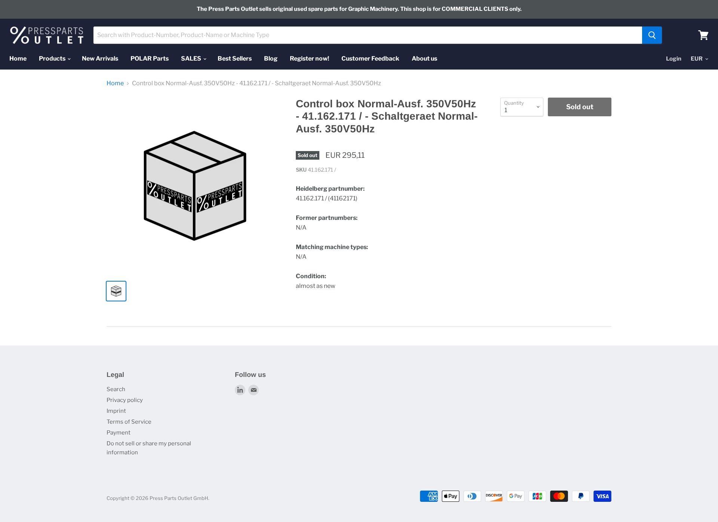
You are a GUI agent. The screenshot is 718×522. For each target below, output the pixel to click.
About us (424, 58)
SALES (191, 58)
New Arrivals (100, 58)
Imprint (116, 411)
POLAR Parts (150, 58)
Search (116, 389)
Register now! (309, 58)
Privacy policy (125, 400)
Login (673, 58)
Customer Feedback (370, 58)
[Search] (652, 35)
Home (18, 58)
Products (53, 58)
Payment (119, 432)
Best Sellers (235, 58)
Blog (270, 58)
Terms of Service (129, 421)
